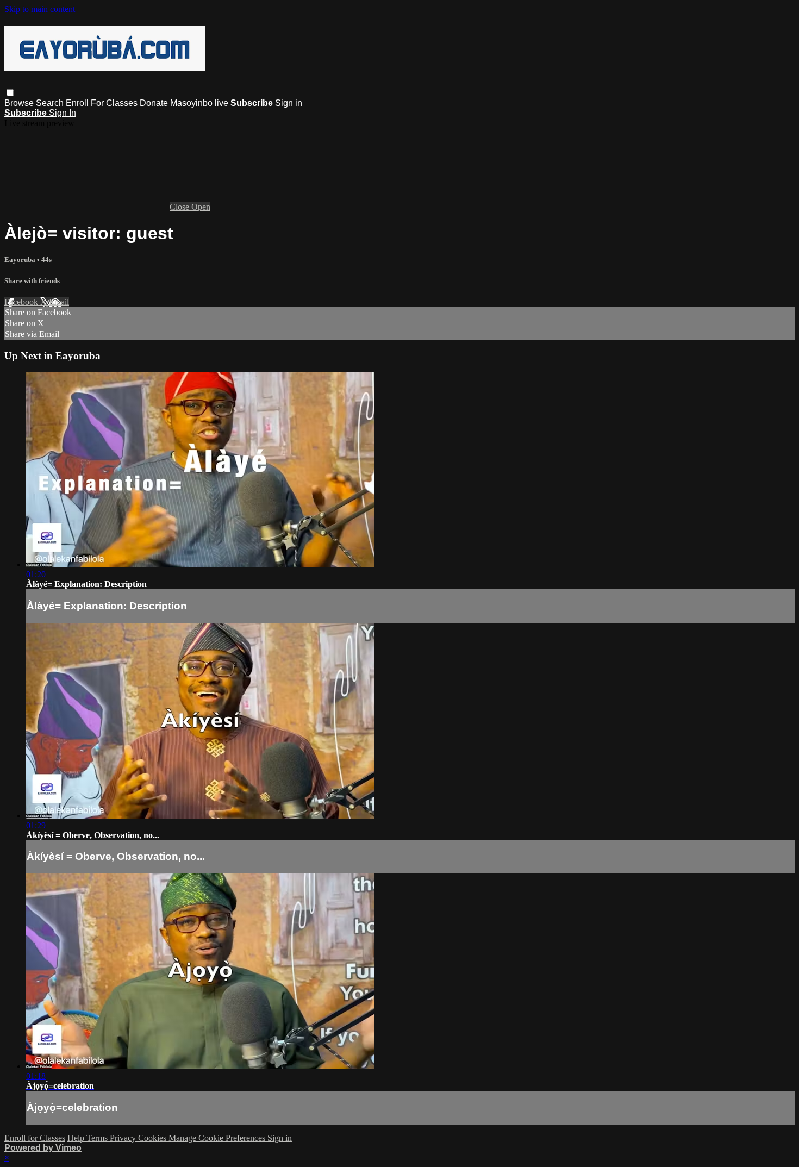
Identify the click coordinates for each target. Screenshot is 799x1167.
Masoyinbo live (199, 103)
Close (180, 206)
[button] (10, 92)
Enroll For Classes (102, 103)
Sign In (62, 112)
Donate (154, 103)
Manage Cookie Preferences (217, 1138)
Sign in (288, 103)
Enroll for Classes (34, 1138)
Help (76, 1138)
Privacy (124, 1138)
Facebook (22, 302)
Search (51, 103)
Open (200, 206)
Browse (20, 103)
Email (59, 302)
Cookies (153, 1138)
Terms (98, 1138)
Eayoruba (20, 259)
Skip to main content (39, 9)
